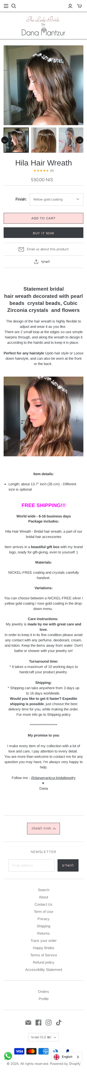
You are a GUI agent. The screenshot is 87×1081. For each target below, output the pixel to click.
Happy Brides (43, 948)
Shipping (43, 926)
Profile (44, 999)
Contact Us (43, 904)
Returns (43, 933)
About (43, 897)
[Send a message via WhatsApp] (8, 1056)
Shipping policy (59, 714)
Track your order (43, 940)
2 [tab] (24, 161)
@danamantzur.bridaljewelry (53, 778)
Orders (43, 991)
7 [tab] (60, 161)
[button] (43, 828)
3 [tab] (31, 161)
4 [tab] (38, 161)
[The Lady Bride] (43, 25)
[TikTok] (59, 1022)
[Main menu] (6, 6)
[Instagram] (48, 1022)
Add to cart (43, 218)
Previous (4, 140)
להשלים (68, 865)
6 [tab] (53, 161)
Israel (41, 1037)
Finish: (21, 199)
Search (43, 890)
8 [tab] (67, 161)
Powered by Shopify (65, 1064)
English (67, 1057)
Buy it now (43, 233)
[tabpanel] (16, 140)
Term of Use (43, 911)
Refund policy (43, 962)
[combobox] (66, 1057)
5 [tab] (46, 161)
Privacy (43, 919)
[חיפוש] (13, 6)
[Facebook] (38, 1022)
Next (79, 140)
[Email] (28, 1022)
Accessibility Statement (43, 969)
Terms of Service (43, 955)
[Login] (70, 6)
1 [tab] (16, 161)
